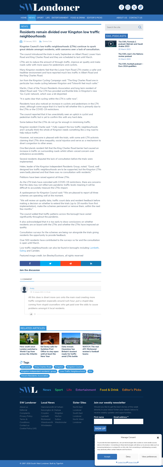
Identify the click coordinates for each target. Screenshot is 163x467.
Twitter (134, 7)
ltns (90, 371)
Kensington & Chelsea (51, 410)
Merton (58, 416)
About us (122, 17)
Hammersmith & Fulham (52, 407)
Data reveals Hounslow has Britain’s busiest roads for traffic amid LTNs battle (70, 351)
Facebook (121, 7)
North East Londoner (78, 408)
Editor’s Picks (131, 389)
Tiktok (140, 7)
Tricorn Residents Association (34, 375)
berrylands (26, 366)
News (32, 17)
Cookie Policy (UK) (28, 428)
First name (99, 417)
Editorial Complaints (25, 412)
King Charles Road (43, 366)
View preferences (149, 456)
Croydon (45, 413)
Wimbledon (46, 425)
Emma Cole (47, 41)
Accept (107, 456)
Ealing (23, 250)
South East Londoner (78, 415)
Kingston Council (74, 366)
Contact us (135, 17)
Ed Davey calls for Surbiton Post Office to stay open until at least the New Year (49, 351)
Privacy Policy (133, 462)
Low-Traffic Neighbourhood (72, 371)
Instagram (128, 7)
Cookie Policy (122, 462)
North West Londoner (78, 421)
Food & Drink (78, 17)
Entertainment (60, 17)
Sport (40, 17)
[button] (158, 437)
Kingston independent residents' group (38, 371)
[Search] (140, 27)
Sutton (58, 419)
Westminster (61, 422)
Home (24, 17)
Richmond (45, 419)
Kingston (59, 366)
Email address (121, 417)
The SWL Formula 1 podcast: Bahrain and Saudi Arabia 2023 (130, 44)
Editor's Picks (94, 17)
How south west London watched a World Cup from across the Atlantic (28, 350)
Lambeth (94, 247)
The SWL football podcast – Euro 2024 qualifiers (130, 65)
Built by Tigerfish (56, 463)
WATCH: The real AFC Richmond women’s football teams (91, 350)
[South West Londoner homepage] (50, 7)
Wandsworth (47, 422)
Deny (128, 456)
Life (48, 17)
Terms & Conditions (25, 421)
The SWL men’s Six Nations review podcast (130, 55)
